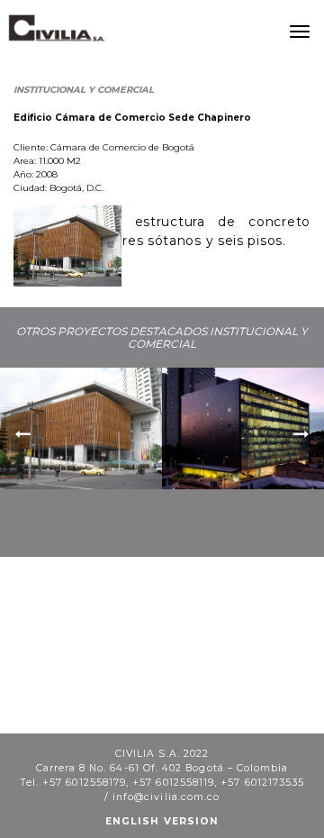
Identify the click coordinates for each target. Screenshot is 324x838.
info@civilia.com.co (166, 797)
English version (162, 821)
